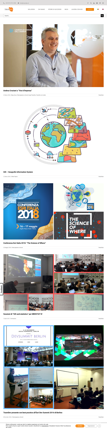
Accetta (80, 426)
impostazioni (45, 426)
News (15, 95)
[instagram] (103, 3)
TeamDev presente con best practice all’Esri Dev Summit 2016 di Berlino (32, 413)
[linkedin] (94, 3)
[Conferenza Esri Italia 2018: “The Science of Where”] (53, 211)
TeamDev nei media (41, 95)
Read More (101, 95)
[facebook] (88, 3)
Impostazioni (91, 426)
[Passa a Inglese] (103, 9)
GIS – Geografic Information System (18, 172)
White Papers (14, 176)
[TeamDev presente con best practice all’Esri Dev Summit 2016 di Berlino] (53, 367)
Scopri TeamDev (32, 95)
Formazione (13, 318)
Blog (12, 95)
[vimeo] (100, 3)
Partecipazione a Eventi (22, 95)
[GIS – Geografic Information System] (53, 135)
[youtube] (97, 3)
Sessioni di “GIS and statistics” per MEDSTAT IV (22, 314)
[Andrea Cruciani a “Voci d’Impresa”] (53, 55)
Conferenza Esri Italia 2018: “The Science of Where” (24, 243)
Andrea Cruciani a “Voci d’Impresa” (17, 91)
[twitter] (91, 3)
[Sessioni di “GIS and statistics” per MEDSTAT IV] (53, 282)
